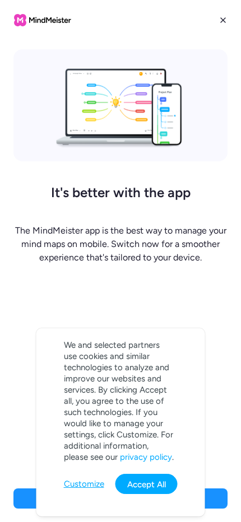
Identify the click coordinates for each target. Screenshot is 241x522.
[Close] (223, 20)
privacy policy (146, 457)
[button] (120, 261)
